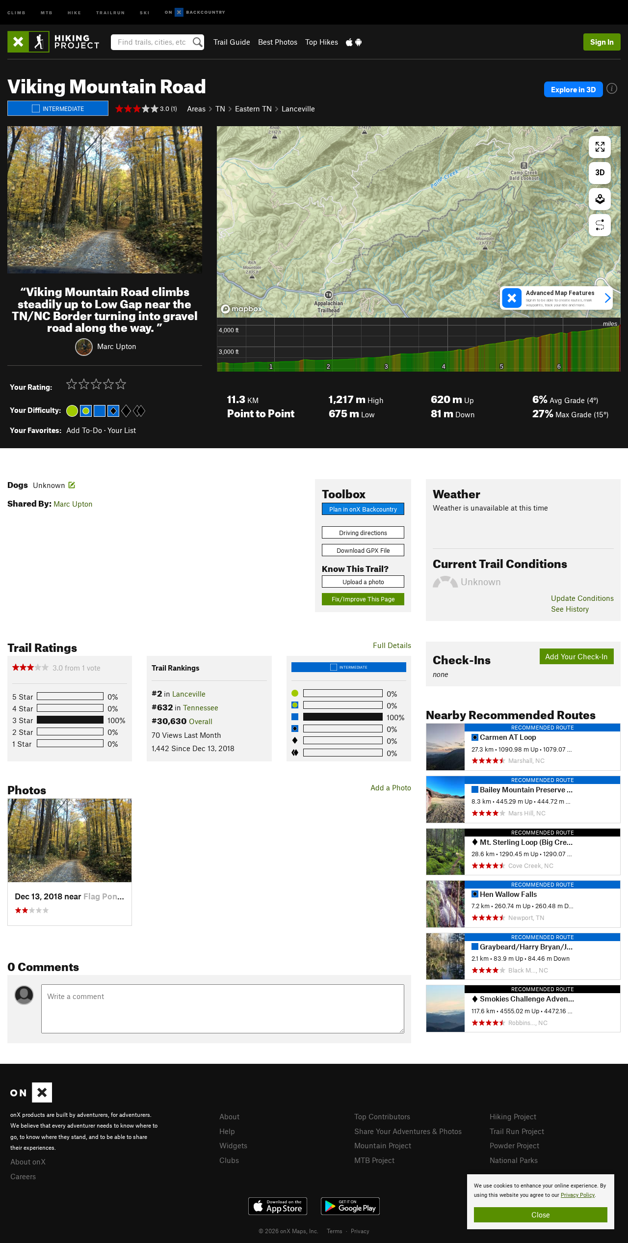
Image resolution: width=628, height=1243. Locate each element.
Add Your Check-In (576, 656)
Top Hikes (321, 41)
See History (570, 608)
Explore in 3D (573, 89)
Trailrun (110, 12)
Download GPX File (363, 550)
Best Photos (277, 41)
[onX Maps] (31, 1099)
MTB (47, 12)
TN (220, 108)
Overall (200, 721)
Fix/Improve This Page (363, 599)
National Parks (514, 1160)
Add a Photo (390, 787)
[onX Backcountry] (195, 12)
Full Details (392, 645)
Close (540, 1214)
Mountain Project (382, 1145)
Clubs (229, 1160)
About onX (28, 1161)
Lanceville (298, 108)
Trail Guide (231, 41)
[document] (540, 1201)
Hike (74, 12)
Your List (121, 430)
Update (582, 598)
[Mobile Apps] (354, 41)
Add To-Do (84, 430)
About (229, 1116)
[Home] (58, 42)
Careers (23, 1176)
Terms (334, 1230)
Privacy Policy (578, 1195)
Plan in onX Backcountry (363, 509)
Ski (145, 12)
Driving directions (363, 533)
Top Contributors (382, 1116)
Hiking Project (513, 1116)
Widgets (233, 1145)
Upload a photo (363, 582)
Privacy (360, 1230)
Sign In (602, 41)
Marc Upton (116, 346)
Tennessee (200, 707)
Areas (196, 108)
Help (227, 1131)
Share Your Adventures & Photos (408, 1131)
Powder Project (514, 1145)
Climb (16, 12)
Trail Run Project (517, 1131)
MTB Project (374, 1160)
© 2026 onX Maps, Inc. (288, 1230)
